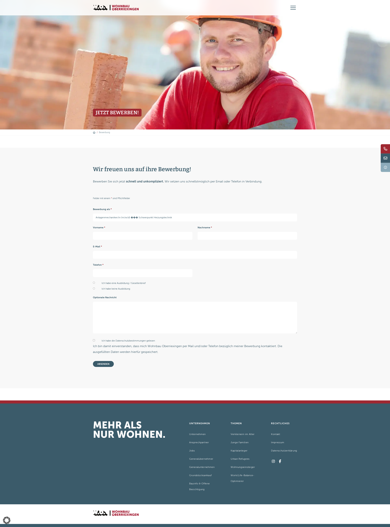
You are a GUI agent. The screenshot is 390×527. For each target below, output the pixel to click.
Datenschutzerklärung (284, 450)
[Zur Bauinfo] (385, 167)
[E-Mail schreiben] (385, 158)
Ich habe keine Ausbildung (116, 288)
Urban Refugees (240, 459)
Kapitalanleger (239, 450)
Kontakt (275, 434)
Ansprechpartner (199, 442)
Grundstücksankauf (200, 475)
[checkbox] (94, 340)
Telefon (98, 265)
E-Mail (97, 246)
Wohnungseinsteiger (243, 467)
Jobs (192, 450)
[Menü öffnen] (293, 8)
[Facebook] (280, 461)
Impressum (277, 442)
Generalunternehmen (202, 467)
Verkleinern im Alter (243, 434)
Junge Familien (240, 442)
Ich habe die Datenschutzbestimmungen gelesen (128, 340)
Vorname (99, 227)
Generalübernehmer (201, 459)
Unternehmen (197, 434)
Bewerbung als (102, 209)
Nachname (205, 227)
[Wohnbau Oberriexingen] (116, 8)
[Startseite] (94, 132)
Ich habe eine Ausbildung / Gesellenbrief (124, 283)
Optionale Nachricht (105, 297)
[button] (6, 520)
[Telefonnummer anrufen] (385, 149)
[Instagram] (273, 461)
